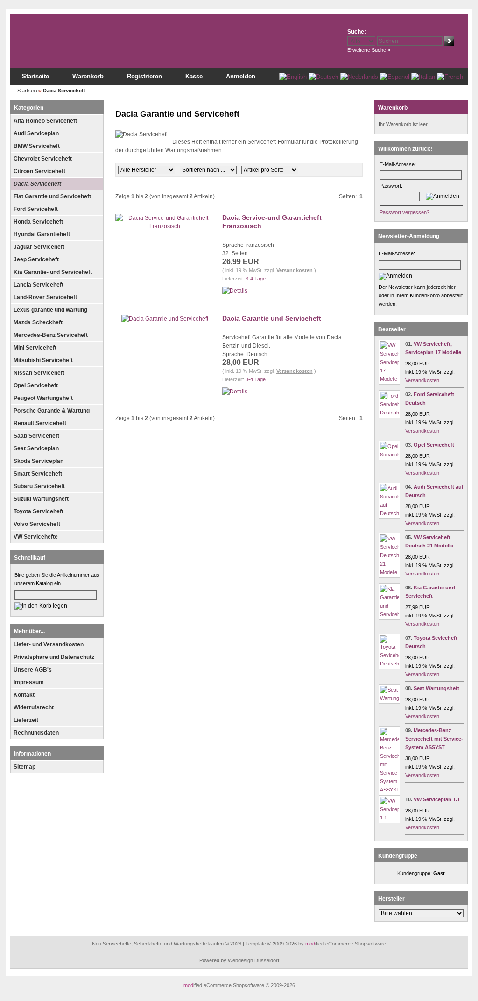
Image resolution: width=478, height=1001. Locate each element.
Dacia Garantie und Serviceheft (271, 318)
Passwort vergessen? (404, 212)
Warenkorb (88, 76)
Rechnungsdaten (36, 732)
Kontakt (24, 695)
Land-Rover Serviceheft (45, 297)
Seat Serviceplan (36, 448)
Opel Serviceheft (36, 385)
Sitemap (24, 766)
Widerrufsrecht (34, 707)
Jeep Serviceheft (36, 259)
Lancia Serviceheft (38, 284)
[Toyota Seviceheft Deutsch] (389, 663)
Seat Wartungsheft (436, 688)
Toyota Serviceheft (38, 511)
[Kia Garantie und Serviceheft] (389, 614)
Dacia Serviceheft (37, 184)
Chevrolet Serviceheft (43, 158)
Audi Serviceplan (36, 133)
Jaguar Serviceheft (39, 247)
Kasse (194, 76)
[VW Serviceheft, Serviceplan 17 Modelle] (389, 379)
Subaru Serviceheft (39, 486)
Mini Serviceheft (35, 347)
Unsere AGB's (33, 669)
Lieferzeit (26, 720)
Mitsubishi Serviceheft (43, 360)
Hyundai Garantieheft (42, 234)
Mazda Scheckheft (38, 322)
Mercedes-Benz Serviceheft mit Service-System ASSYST (434, 739)
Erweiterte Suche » (368, 50)
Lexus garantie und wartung (50, 310)
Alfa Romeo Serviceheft (45, 121)
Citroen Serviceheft (39, 171)
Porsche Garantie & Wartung (52, 410)
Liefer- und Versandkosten (49, 644)
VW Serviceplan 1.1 (437, 799)
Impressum (29, 682)
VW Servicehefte (36, 536)
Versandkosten (294, 270)
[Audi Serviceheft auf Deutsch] (389, 513)
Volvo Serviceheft (37, 524)
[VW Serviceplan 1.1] (389, 817)
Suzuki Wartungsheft (41, 499)
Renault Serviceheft (40, 423)
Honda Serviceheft (38, 221)
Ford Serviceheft (36, 209)
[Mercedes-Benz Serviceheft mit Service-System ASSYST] (389, 789)
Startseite (35, 76)
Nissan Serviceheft (39, 373)
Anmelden (240, 76)
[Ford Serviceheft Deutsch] (389, 412)
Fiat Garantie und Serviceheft (52, 196)
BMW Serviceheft (37, 146)
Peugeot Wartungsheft (43, 398)
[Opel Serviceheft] (389, 454)
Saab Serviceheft (36, 436)
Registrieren (144, 76)
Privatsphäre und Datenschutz (54, 657)
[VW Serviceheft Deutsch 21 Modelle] (389, 572)
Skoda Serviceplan (38, 461)
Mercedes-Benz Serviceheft (51, 335)
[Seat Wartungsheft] (389, 698)
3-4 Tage (256, 278)
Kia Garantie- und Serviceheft (53, 272)
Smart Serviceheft (38, 473)
